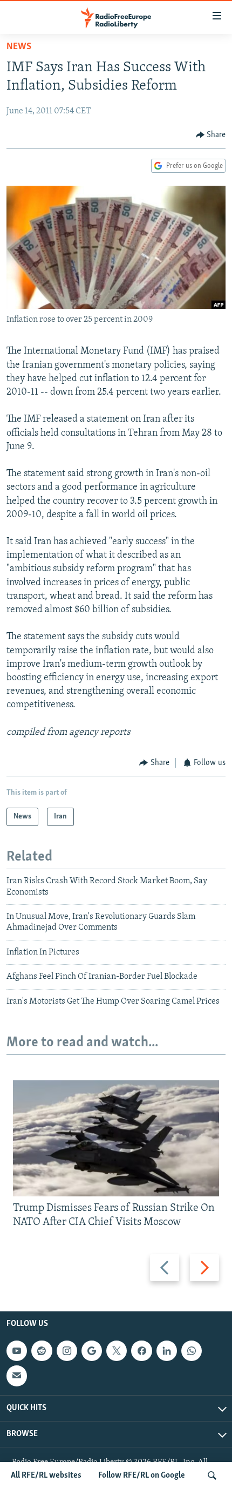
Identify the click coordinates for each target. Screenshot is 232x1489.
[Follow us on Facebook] (141, 1351)
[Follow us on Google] (91, 1351)
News (18, 47)
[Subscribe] (16, 1376)
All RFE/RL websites (46, 1475)
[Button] (211, 135)
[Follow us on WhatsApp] (191, 1351)
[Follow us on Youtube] (16, 1351)
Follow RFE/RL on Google (141, 1475)
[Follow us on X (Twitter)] (116, 1351)
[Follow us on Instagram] (67, 1351)
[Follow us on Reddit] (41, 1351)
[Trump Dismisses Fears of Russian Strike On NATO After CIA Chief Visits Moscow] (116, 1138)
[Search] (212, 1475)
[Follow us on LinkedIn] (166, 1351)
